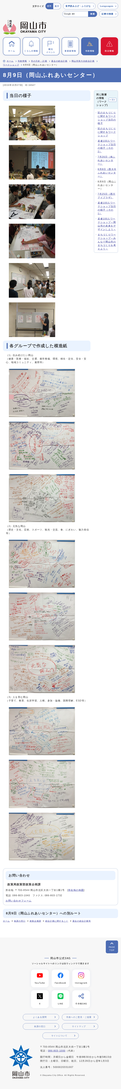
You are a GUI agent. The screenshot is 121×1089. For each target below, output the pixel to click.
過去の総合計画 (59, 61)
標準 (49, 6)
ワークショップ (11, 65)
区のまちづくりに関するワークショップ (107, 132)
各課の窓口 (20, 921)
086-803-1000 (57, 1051)
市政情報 (22, 61)
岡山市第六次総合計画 (83, 61)
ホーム (10, 61)
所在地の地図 (76, 890)
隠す (114, 100)
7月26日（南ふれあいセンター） (106, 160)
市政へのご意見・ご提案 (79, 1017)
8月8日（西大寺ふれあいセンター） (107, 173)
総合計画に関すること (56, 921)
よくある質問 (40, 1017)
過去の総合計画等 (81, 921)
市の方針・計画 (39, 61)
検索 (92, 14)
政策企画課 (35, 921)
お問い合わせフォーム (19, 900)
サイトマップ (79, 1026)
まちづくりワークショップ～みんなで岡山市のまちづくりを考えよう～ (107, 241)
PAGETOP (112, 948)
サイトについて (59, 1035)
